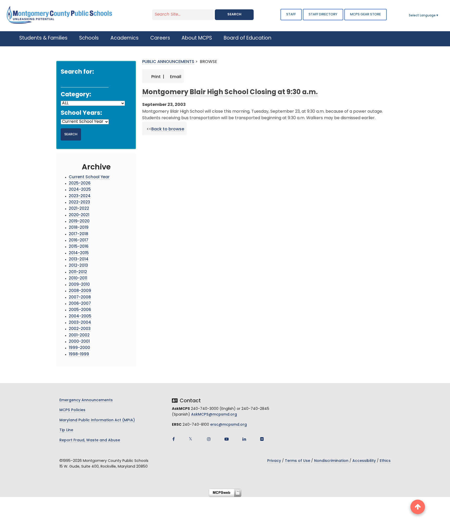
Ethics (385, 461)
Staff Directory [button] (323, 14)
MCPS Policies (72, 410)
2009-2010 (79, 285)
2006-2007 (80, 304)
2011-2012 (78, 272)
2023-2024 (80, 196)
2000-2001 (79, 342)
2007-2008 (80, 298)
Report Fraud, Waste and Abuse (89, 440)
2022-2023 (79, 203)
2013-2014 (79, 260)
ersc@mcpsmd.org (228, 425)
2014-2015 (79, 253)
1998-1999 (79, 355)
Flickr (262, 439)
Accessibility (364, 461)
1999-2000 (79, 348)
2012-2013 (78, 266)
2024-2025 (80, 190)
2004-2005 (80, 317)
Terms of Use (297, 461)
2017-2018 (78, 234)
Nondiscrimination (331, 461)
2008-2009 (80, 291)
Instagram (209, 439)
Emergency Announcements (86, 400)
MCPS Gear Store (365, 14)
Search (234, 14)
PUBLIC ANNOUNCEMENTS (168, 62)
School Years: (81, 113)
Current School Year (89, 177)
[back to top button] (417, 507)
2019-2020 (79, 222)
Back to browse (167, 129)
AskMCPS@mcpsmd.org (214, 415)
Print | (157, 77)
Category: (76, 95)
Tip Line (66, 430)
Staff (291, 14)
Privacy (274, 461)
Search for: (77, 72)
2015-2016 (79, 247)
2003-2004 (80, 323)
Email (175, 77)
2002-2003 (80, 329)
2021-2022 (79, 209)
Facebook (173, 439)
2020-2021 (79, 215)
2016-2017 (78, 241)
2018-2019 (79, 228)
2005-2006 (80, 310)
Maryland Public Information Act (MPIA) (97, 420)
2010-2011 (78, 279)
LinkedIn (244, 439)
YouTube (226, 439)
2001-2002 (79, 336)
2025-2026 (80, 184)
